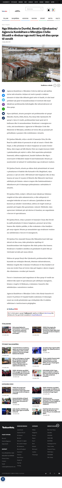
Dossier (41, 2)
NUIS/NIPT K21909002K (8, 455)
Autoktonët (20, 430)
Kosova (25, 18)
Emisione (21, 2)
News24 (11, 5)
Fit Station (19, 435)
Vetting (19, 465)
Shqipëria (15, 18)
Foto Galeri (14, 2)
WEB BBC (49, 435)
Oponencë (19, 452)
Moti (25, 2)
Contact (4, 461)
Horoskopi (5, 5)
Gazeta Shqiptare (6, 441)
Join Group (47, 313)
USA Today (50, 457)
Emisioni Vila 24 (21, 432)
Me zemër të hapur (22, 443)
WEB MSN (50, 454)
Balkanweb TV (6, 2)
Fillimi (5, 18)
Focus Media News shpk (8, 453)
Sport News (20, 457)
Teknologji (35, 454)
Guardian (49, 432)
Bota (50, 18)
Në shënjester (20, 446)
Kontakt (17, 5)
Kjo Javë (19, 438)
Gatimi (52, 2)
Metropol (34, 449)
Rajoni (34, 18)
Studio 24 (19, 460)
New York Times (51, 430)
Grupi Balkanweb (36, 315)
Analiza (34, 452)
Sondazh (30, 2)
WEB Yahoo (50, 452)
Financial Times (51, 449)
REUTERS (49, 441)
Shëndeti (47, 2)
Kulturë (34, 446)
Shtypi (36, 2)
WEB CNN (50, 438)
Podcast (19, 454)
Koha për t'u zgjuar (22, 441)
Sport (42, 18)
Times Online (50, 446)
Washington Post (51, 443)
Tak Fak (19, 463)
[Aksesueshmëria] (3, 479)
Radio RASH (5, 444)
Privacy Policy (5, 458)
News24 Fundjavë (21, 449)
